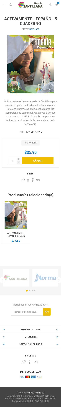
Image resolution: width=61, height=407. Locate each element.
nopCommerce (36, 392)
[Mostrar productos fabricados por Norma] (45, 277)
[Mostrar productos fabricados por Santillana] (16, 277)
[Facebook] (30, 361)
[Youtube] (35, 361)
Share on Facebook (28, 180)
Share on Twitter (23, 180)
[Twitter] (24, 361)
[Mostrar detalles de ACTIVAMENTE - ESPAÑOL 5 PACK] (16, 215)
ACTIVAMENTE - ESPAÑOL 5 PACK (16, 234)
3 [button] (32, 290)
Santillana (34, 29)
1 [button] (27, 291)
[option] (15, 277)
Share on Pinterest (33, 180)
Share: (30, 173)
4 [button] (34, 290)
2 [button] (29, 290)
